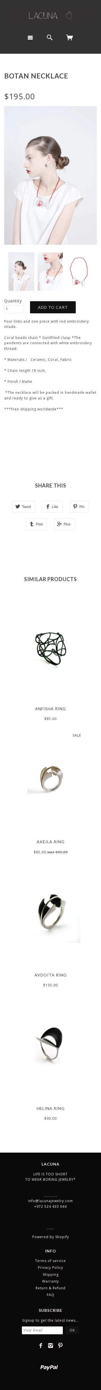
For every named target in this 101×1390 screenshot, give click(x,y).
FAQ (50, 1294)
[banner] (50, 14)
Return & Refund (51, 1288)
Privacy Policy (50, 1267)
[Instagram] (51, 1345)
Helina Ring (51, 1108)
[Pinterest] (60, 1345)
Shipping (51, 1274)
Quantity (13, 300)
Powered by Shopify (50, 1236)
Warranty (50, 1281)
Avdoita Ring (51, 975)
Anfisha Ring (50, 708)
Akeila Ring (51, 841)
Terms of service (50, 1260)
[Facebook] (41, 1345)
